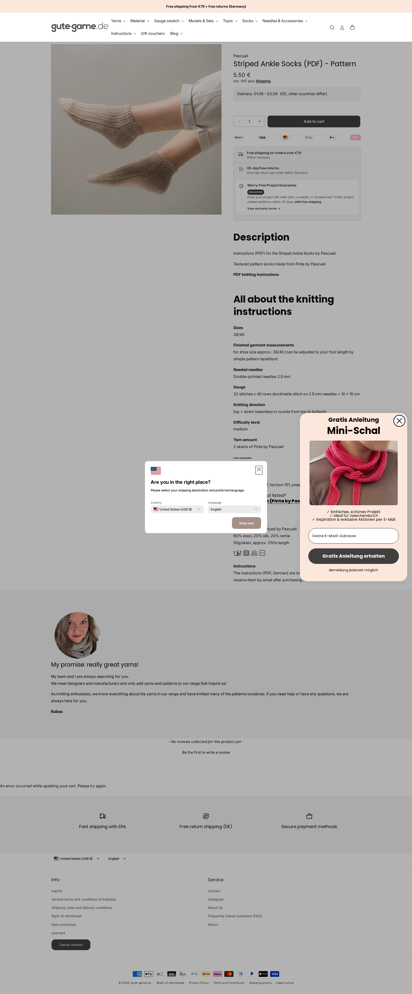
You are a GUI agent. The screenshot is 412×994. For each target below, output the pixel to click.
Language (214, 502)
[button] (353, 27)
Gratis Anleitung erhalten (353, 556)
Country (156, 502)
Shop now (246, 523)
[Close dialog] (399, 421)
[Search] (332, 27)
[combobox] (173, 509)
